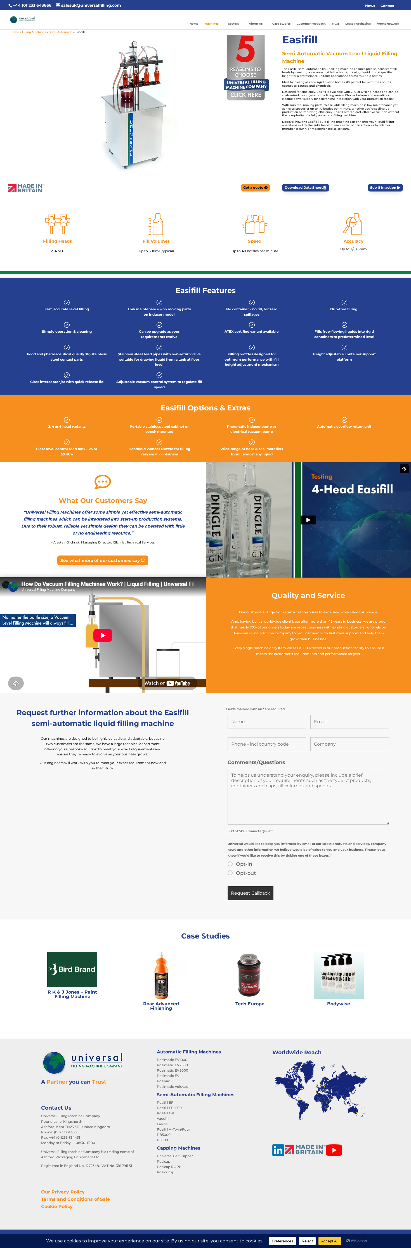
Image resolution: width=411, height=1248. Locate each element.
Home (194, 23)
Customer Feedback (311, 23)
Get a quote (253, 188)
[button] (400, 6)
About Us (256, 23)
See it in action (383, 188)
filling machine (352, 105)
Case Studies (281, 23)
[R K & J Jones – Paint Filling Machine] (72, 969)
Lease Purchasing (358, 23)
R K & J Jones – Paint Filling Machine (72, 994)
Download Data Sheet (304, 188)
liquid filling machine (333, 122)
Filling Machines (34, 32)
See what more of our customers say (100, 560)
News (370, 6)
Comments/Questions (256, 762)
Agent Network (388, 23)
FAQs (335, 23)
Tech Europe (249, 1003)
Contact (387, 6)
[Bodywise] (339, 975)
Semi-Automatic (60, 32)
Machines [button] (211, 23)
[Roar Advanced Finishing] (161, 975)
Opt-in (244, 864)
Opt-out (246, 873)
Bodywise (338, 1003)
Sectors (233, 23)
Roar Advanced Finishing (161, 1006)
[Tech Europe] (250, 975)
